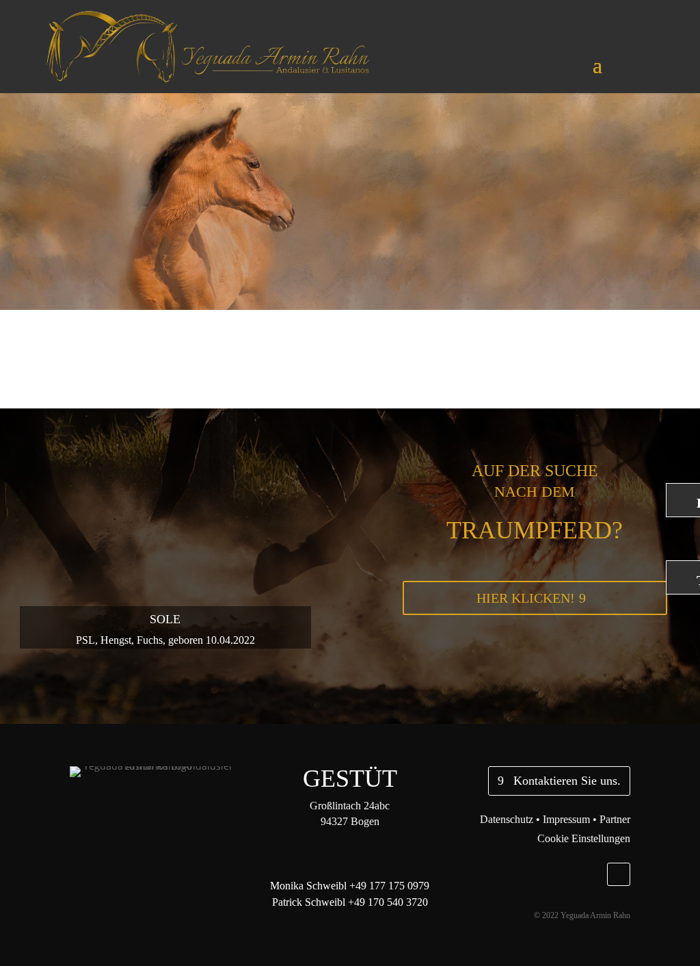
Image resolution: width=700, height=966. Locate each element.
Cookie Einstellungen (583, 838)
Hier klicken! (525, 597)
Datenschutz (506, 819)
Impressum (566, 819)
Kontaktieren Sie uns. (567, 780)
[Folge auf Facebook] (618, 874)
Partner (615, 819)
